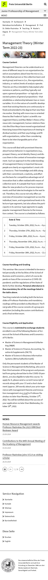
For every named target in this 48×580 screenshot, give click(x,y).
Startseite (6, 22)
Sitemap (8, 508)
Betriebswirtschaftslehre (12, 25)
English (7, 541)
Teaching (25, 28)
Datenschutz (9, 516)
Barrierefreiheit (11, 520)
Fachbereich (18, 22)
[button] (5, 469)
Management (30, 25)
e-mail (25, 393)
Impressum (9, 512)
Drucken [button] (8, 537)
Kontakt (8, 503)
